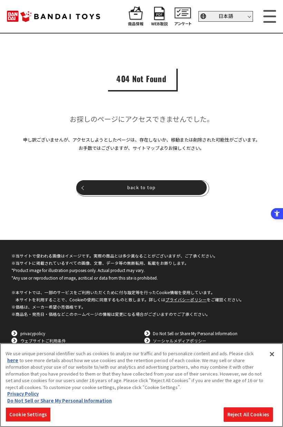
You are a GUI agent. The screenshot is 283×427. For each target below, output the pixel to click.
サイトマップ (146, 148)
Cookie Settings (28, 414)
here (12, 360)
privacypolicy (32, 333)
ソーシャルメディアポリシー (179, 340)
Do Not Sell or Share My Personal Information (195, 333)
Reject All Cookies (248, 414)
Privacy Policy (23, 393)
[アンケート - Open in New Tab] (183, 22)
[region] (141, 385)
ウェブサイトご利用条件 (43, 340)
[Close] (272, 354)
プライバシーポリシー (186, 299)
